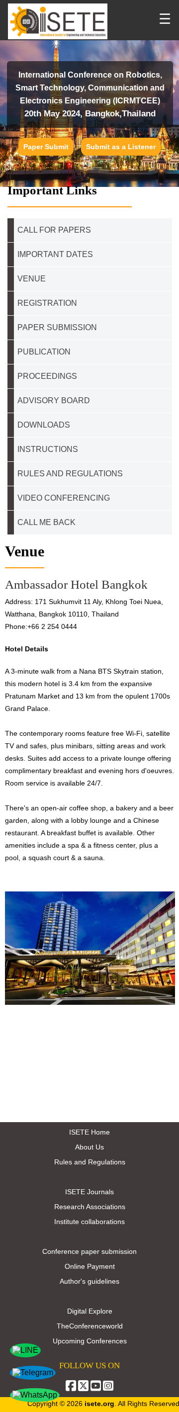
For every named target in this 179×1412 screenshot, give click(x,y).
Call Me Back (46, 522)
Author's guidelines (89, 1281)
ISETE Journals (89, 1192)
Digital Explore (89, 1311)
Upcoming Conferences (90, 1341)
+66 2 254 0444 (52, 626)
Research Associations (89, 1207)
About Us (89, 1147)
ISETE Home (89, 1132)
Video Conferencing (64, 498)
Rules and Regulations (89, 1162)
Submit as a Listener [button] (121, 147)
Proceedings (47, 376)
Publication (44, 352)
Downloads (43, 425)
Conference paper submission (89, 1251)
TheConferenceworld (90, 1326)
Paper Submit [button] (46, 147)
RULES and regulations (70, 473)
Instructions (47, 449)
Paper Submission (57, 327)
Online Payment (90, 1266)
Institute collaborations (89, 1222)
